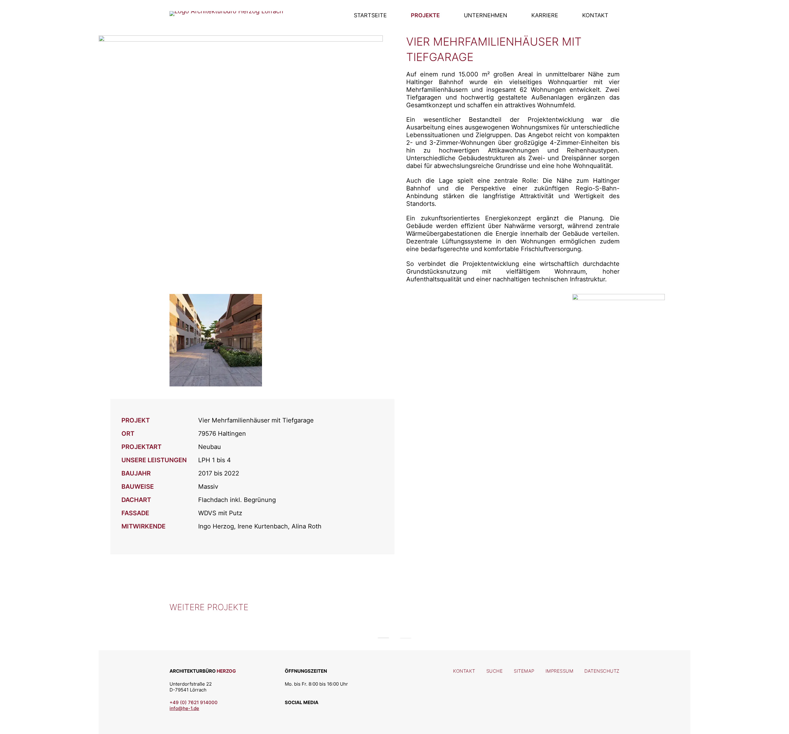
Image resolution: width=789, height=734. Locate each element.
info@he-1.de (184, 708)
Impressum (560, 671)
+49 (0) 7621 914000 (194, 702)
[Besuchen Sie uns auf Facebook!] (305, 710)
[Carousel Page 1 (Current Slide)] (383, 637)
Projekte (425, 15)
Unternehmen (485, 15)
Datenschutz (601, 671)
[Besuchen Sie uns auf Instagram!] (291, 710)
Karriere (544, 15)
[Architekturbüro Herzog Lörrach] (226, 11)
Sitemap (524, 671)
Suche (494, 671)
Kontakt (595, 15)
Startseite (370, 15)
